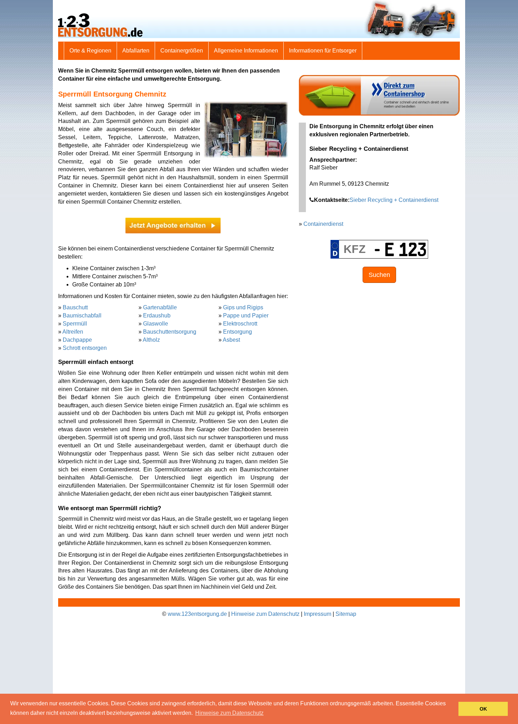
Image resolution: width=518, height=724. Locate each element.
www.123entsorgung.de (197, 614)
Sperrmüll (75, 324)
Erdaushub (157, 315)
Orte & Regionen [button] (90, 51)
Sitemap (345, 614)
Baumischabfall (82, 315)
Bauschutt (75, 307)
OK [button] (483, 709)
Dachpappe (77, 340)
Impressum (317, 614)
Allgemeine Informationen (246, 51)
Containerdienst (323, 224)
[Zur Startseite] (259, 18)
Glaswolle (155, 324)
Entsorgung (237, 332)
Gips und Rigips (243, 307)
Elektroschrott (240, 324)
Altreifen (72, 332)
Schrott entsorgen (85, 348)
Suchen (379, 274)
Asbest (231, 340)
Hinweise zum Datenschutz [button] (229, 713)
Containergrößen (181, 51)
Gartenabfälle (160, 307)
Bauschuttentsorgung (169, 332)
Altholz (151, 340)
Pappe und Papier (246, 315)
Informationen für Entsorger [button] (323, 51)
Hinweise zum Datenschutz (265, 614)
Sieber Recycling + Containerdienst (394, 200)
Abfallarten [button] (135, 51)
